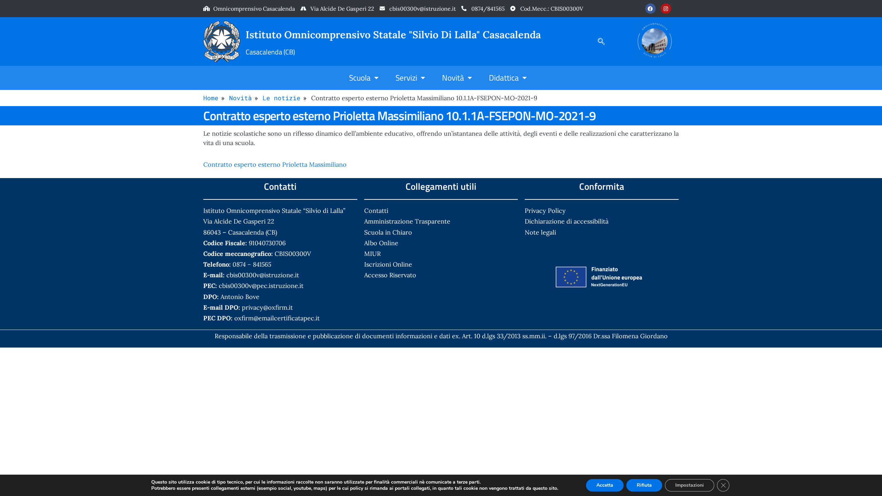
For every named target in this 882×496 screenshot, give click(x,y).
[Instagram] (666, 8)
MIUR (372, 254)
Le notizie (281, 98)
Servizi (406, 77)
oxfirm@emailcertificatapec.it (277, 318)
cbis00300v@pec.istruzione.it (261, 286)
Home (210, 98)
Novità (453, 77)
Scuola (360, 77)
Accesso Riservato (390, 275)
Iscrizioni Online (388, 264)
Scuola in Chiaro (388, 232)
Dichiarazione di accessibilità (566, 221)
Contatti (376, 211)
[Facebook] (650, 8)
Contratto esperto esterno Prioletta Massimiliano (275, 164)
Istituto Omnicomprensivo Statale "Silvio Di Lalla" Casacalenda (393, 34)
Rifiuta (644, 485)
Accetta (604, 485)
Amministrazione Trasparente (407, 221)
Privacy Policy (545, 211)
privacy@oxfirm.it (267, 307)
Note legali (540, 232)
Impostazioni (689, 485)
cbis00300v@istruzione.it (422, 8)
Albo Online (381, 243)
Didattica (504, 77)
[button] (598, 41)
